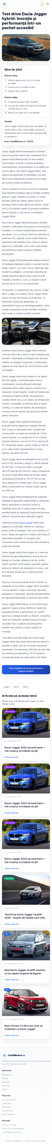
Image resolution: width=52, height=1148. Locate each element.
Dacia (16, 687)
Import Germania (8, 1114)
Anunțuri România (9, 1100)
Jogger (6, 687)
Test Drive (6, 1086)
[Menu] (47, 4)
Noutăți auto (7, 1075)
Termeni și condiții (9, 1125)
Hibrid (25, 687)
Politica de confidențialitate (13, 1129)
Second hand (7, 1111)
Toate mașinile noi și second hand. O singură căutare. (26, 669)
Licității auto (6, 1103)
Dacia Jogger (26, 522)
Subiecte (5, 1082)
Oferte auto (6, 1107)
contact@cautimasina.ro (11, 1132)
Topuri (4, 1089)
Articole (5, 1078)
